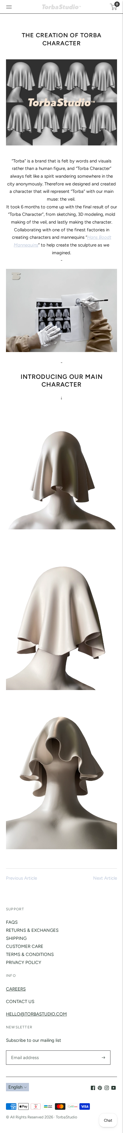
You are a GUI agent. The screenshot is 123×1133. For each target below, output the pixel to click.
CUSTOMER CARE (24, 946)
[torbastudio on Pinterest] (100, 1088)
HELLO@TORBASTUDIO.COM (36, 1014)
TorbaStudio (66, 1117)
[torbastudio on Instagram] (106, 1088)
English (15, 1087)
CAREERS (16, 989)
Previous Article (21, 878)
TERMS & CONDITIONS (30, 954)
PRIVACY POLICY (23, 962)
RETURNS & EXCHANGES (32, 930)
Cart (116, 4)
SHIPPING (16, 938)
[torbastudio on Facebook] (93, 1088)
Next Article (105, 878)
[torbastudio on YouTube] (113, 1088)
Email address (24, 1050)
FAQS (12, 922)
